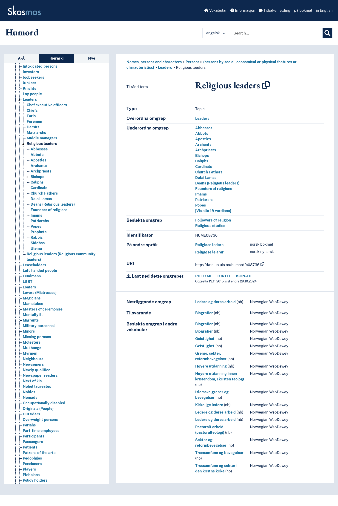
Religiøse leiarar (209, 252)
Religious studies (210, 226)
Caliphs (37, 182)
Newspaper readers (40, 375)
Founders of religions (49, 210)
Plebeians (31, 475)
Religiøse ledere (209, 245)
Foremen (34, 121)
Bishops (37, 177)
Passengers (33, 442)
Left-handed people (40, 270)
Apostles (38, 160)
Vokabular (217, 10)
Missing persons (37, 337)
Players (29, 469)
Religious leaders (42, 143)
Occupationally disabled (44, 403)
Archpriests (41, 171)
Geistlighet (205, 338)
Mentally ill (33, 315)
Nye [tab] (91, 58)
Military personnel (39, 326)
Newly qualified (37, 370)
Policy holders (35, 480)
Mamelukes (33, 304)
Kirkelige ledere (209, 405)
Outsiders (31, 414)
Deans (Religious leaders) (53, 204)
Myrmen (30, 353)
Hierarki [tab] (56, 58)
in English (324, 10)
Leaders (30, 99)
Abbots (37, 154)
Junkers (29, 83)
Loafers (29, 287)
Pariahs (29, 425)
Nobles (29, 392)
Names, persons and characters (154, 62)
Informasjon (244, 10)
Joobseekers (33, 77)
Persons (192, 62)
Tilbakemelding (276, 10)
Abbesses (39, 149)
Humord (22, 32)
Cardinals (39, 188)
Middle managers (42, 138)
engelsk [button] (213, 33)
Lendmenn (32, 276)
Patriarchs (40, 221)
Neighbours (33, 359)
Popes (36, 226)
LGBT (27, 281)
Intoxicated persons (40, 66)
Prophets (38, 232)
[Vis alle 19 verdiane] (213, 211)
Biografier (204, 313)
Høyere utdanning (211, 366)
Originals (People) (38, 408)
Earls (31, 116)
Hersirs (33, 127)
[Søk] (327, 33)
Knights (29, 88)
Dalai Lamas (41, 199)
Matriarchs (36, 132)
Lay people (32, 94)
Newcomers (33, 364)
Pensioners (32, 464)
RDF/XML (203, 276)
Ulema (36, 248)
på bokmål (303, 10)
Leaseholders (34, 265)
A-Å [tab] (21, 58)
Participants (33, 436)
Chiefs (32, 110)
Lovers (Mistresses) (40, 292)
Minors (29, 331)
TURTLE (224, 276)
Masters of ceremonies (43, 309)
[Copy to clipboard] (266, 85)
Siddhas (38, 243)
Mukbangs (32, 348)
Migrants (31, 320)
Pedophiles (32, 458)
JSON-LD (244, 276)
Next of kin (32, 381)
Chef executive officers (47, 105)
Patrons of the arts (39, 453)
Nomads (30, 397)
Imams (36, 215)
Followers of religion (213, 220)
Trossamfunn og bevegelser (219, 453)
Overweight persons (40, 419)
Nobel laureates (37, 386)
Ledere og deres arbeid (215, 302)
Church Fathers (44, 193)
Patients (30, 447)
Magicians (31, 298)
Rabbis (37, 237)
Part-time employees (41, 430)
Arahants (39, 166)
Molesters (31, 342)
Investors (31, 72)
